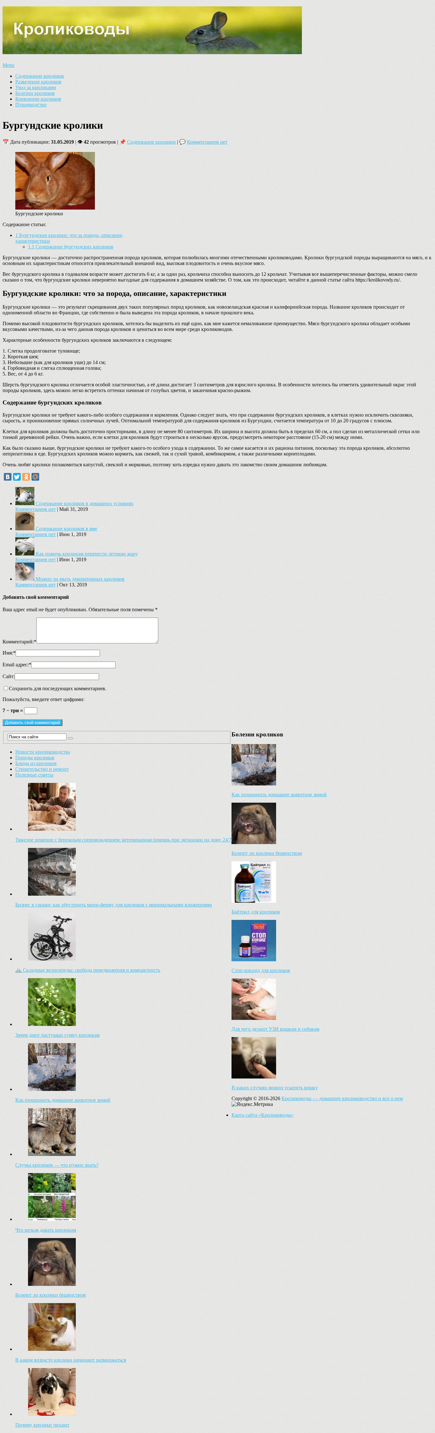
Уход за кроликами (35, 87)
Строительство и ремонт (42, 769)
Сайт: (9, 676)
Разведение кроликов (38, 81)
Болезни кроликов (35, 93)
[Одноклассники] (26, 477)
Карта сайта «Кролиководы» (263, 1115)
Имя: (9, 653)
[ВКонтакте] (7, 477)
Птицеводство (30, 104)
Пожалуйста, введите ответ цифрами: (43, 699)
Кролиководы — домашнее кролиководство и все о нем (342, 1098)
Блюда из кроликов (36, 763)
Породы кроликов (34, 757)
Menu (8, 65)
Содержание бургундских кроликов (70, 246)
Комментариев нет (207, 142)
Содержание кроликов (39, 76)
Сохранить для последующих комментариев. (57, 688)
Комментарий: (19, 641)
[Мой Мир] (35, 477)
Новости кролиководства (42, 752)
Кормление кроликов (38, 99)
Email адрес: (17, 664)
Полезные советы (34, 774)
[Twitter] (17, 477)
